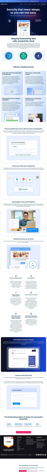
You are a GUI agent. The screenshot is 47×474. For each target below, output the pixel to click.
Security (18, 447)
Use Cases (28, 437)
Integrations (39, 437)
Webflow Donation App (41, 445)
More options (41, 470)
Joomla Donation (40, 446)
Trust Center (28, 378)
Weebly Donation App (40, 444)
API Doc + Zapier (40, 447)
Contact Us (19, 439)
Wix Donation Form (40, 442)
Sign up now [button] (43, 4)
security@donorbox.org (8, 382)
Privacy (18, 446)
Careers (18, 442)
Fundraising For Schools (30, 442)
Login (38, 4)
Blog (18, 441)
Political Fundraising (29, 439)
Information (19, 437)
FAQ (18, 444)
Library (18, 450)
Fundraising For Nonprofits (30, 441)
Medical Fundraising (29, 440)
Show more (34, 468)
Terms (18, 445)
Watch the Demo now (35, 1)
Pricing (25, 4)
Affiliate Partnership (20, 448)
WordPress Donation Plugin (41, 439)
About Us (18, 440)
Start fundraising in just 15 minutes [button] (23, 432)
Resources (29, 4)
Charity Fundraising (29, 444)
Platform (21, 4)
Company (34, 4)
